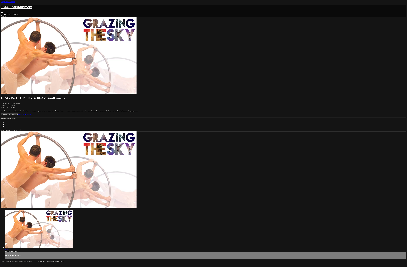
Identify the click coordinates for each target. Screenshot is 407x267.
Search (10, 14)
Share (29, 114)
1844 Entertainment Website (10, 261)
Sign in (15, 14)
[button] (2, 12)
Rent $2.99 (5, 114)
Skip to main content (8, 2)
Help (22, 261)
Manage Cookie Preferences (49, 261)
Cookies (37, 261)
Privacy (31, 261)
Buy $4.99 (14, 114)
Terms (26, 261)
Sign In (3, 16)
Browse (4, 14)
